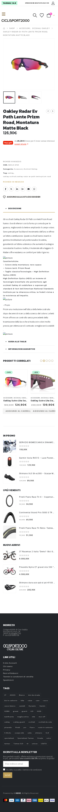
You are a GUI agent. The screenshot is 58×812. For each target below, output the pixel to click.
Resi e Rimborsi (10, 673)
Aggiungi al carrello (18, 411)
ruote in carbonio (45, 727)
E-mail (28, 189)
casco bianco (10, 706)
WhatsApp (34, 189)
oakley (11, 173)
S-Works (7, 733)
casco (45, 700)
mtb (33, 716)
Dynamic (32, 706)
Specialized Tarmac (25, 738)
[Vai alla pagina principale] (4, 28)
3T (5, 695)
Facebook (5, 189)
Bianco (22, 695)
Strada (40, 738)
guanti (24, 711)
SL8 (47, 733)
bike (22, 700)
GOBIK (7, 711)
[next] (53, 111)
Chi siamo (8, 666)
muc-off (42, 716)
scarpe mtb (19, 733)
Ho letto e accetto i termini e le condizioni (24, 769)
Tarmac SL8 (18, 743)
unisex (34, 743)
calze (30, 700)
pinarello (8, 727)
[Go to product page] (9, 446)
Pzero (32, 727)
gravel (15, 711)
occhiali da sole (45, 722)
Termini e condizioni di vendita (18, 676)
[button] (5, 14)
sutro (48, 738)
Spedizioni (8, 680)
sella (30, 733)
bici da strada (34, 695)
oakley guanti (19, 722)
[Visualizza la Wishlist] (41, 15)
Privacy (6, 669)
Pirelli (17, 727)
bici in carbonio (10, 700)
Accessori (18, 169)
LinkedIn (17, 189)
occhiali (31, 722)
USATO (44, 743)
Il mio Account (10, 662)
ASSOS (12, 695)
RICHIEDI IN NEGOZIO (12, 161)
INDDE (18, 793)
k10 (32, 711)
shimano (38, 733)
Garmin (42, 706)
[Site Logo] (15, 20)
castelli (22, 706)
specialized (9, 738)
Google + (22, 189)
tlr (27, 743)
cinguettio (11, 189)
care (37, 700)
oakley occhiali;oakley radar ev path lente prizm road (27, 176)
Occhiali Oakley (30, 169)
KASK (39, 711)
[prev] (48, 111)
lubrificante (9, 716)
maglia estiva (23, 716)
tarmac (7, 743)
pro (25, 727)
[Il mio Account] (53, 3)
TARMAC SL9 (9, 3)
